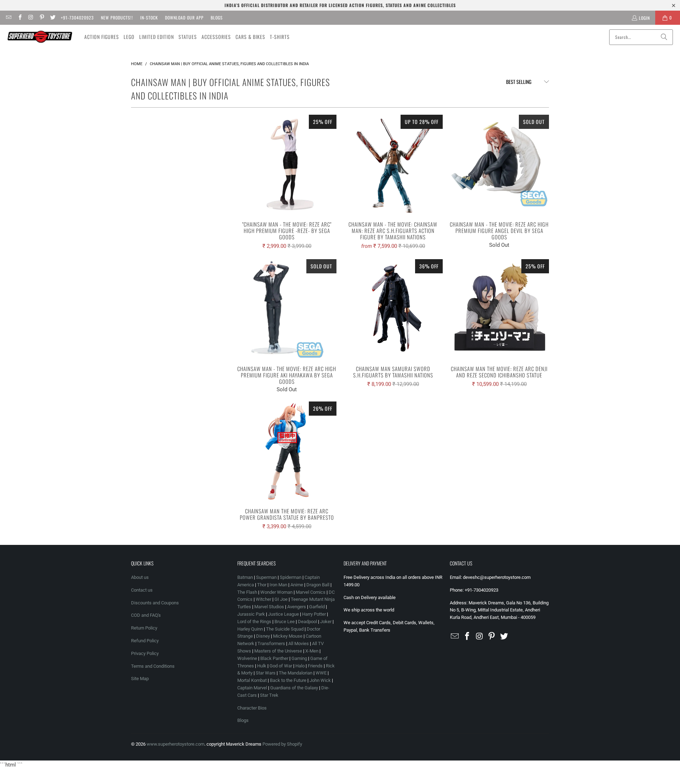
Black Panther (274, 658)
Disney (263, 636)
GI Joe (281, 599)
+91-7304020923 (77, 18)
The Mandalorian (295, 673)
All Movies (298, 643)
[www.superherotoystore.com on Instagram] (31, 18)
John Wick (320, 680)
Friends (315, 665)
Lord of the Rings (254, 621)
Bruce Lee (284, 621)
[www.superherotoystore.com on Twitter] (53, 18)
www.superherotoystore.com (175, 744)
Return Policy (144, 628)
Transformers (271, 643)
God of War (281, 665)
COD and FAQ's (146, 615)
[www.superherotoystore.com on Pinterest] (42, 18)
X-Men (311, 651)
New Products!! (117, 18)
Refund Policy (145, 640)
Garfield (317, 606)
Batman (245, 577)
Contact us (142, 590)
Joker (326, 621)
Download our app (184, 18)
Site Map (140, 678)
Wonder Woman (276, 592)
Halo (300, 665)
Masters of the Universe (278, 651)
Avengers (296, 606)
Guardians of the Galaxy (294, 687)
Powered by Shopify (282, 744)
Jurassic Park (251, 614)
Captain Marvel (252, 687)
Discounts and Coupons (155, 602)
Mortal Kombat (252, 680)
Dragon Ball (317, 584)
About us (140, 577)
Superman (266, 577)
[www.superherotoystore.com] (40, 37)
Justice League (283, 614)
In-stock (149, 18)
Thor (261, 584)
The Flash (247, 592)
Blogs (217, 18)
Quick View (287, 179)
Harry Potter (314, 614)
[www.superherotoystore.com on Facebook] (19, 18)
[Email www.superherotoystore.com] (8, 18)
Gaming (299, 658)
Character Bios (252, 708)
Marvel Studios (269, 606)
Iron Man (278, 584)
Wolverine (247, 658)
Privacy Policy (145, 653)
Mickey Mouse (287, 636)
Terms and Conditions (153, 666)
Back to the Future (288, 680)
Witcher (263, 599)
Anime (296, 584)
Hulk (261, 665)
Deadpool (307, 621)
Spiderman (290, 577)
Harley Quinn (250, 629)
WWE (321, 673)
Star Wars (266, 673)
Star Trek (269, 695)
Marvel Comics (310, 592)
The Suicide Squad (285, 629)
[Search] (664, 37)
